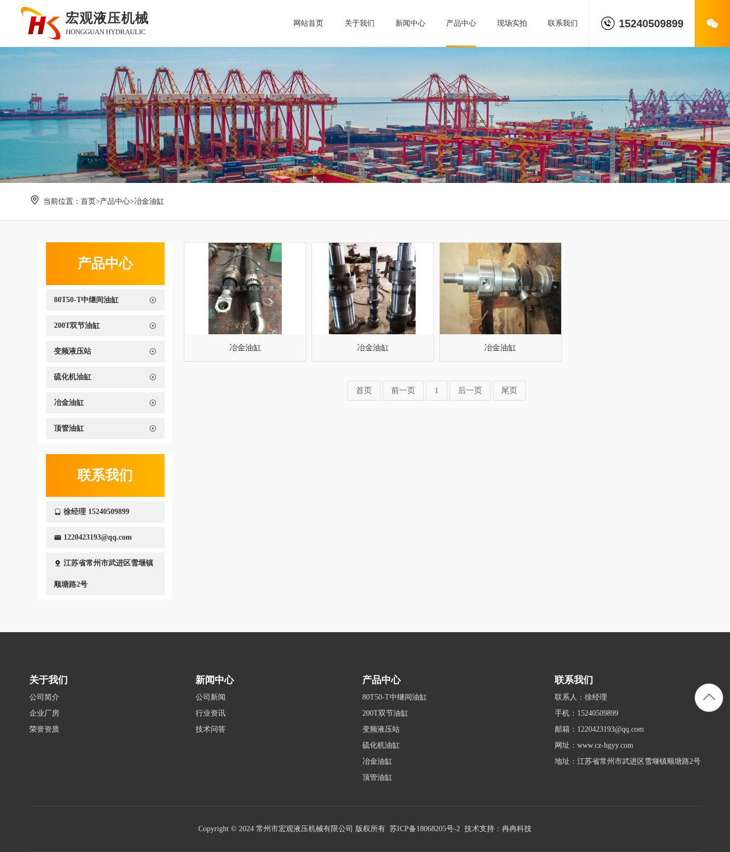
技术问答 (211, 729)
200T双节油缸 (385, 713)
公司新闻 (211, 697)
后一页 (470, 390)
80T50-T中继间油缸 (394, 697)
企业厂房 (44, 713)
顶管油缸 (377, 777)
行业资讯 (211, 713)
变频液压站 (381, 729)
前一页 (403, 390)
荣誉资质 (44, 729)
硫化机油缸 (381, 745)
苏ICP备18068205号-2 (425, 829)
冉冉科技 (517, 829)
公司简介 (44, 697)
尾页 (509, 390)
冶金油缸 (149, 201)
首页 (88, 201)
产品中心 (115, 201)
